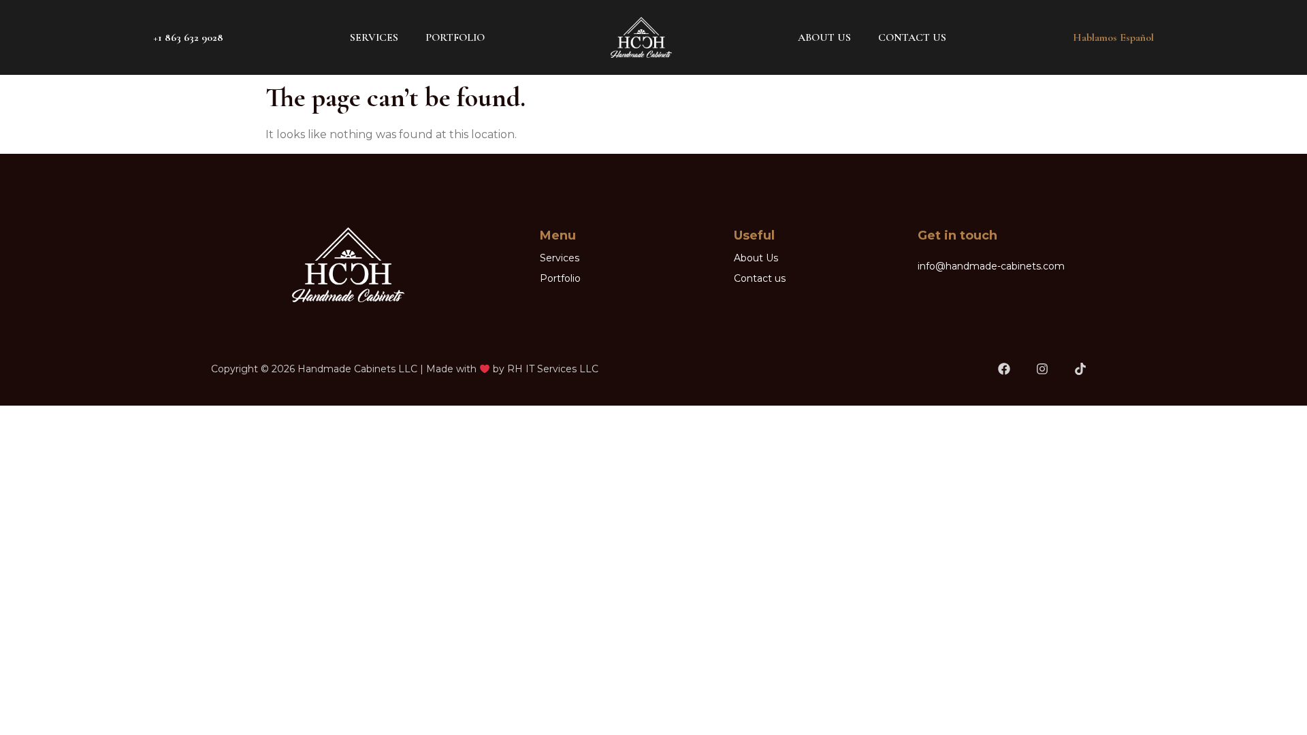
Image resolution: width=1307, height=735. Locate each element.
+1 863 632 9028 (188, 37)
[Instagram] (1042, 369)
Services (374, 37)
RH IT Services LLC (552, 369)
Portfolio (455, 37)
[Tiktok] (1080, 369)
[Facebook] (1004, 369)
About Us (824, 37)
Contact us (912, 37)
